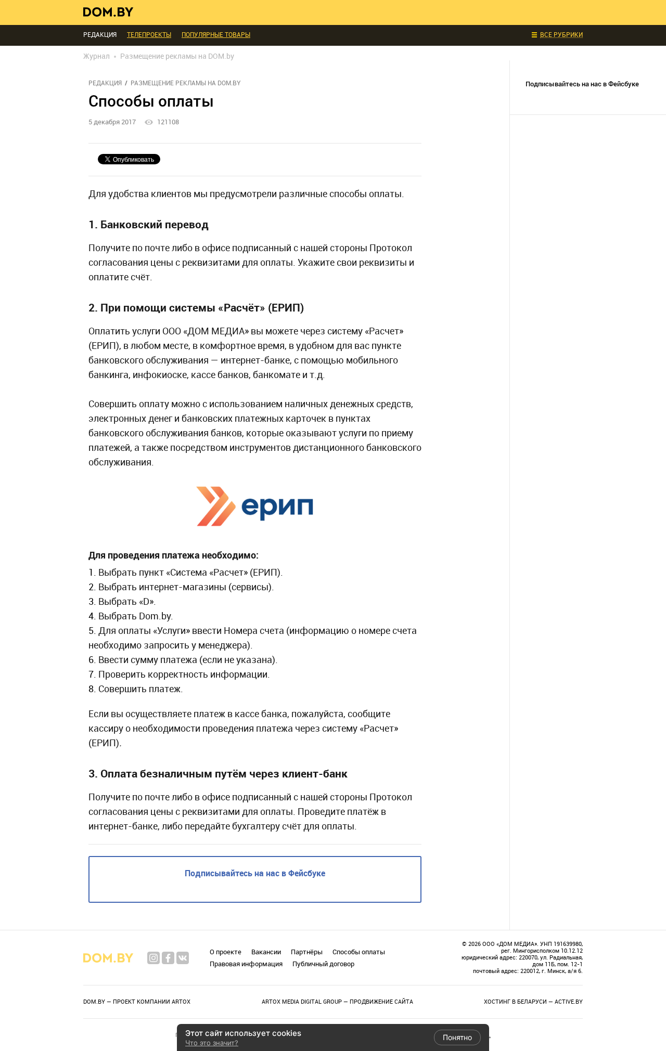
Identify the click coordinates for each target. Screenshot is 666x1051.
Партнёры (307, 952)
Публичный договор (323, 964)
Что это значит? (211, 1043)
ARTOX (181, 1001)
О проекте (225, 952)
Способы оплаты (358, 952)
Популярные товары (216, 34)
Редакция (105, 83)
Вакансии (266, 952)
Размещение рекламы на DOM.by (186, 83)
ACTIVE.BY (569, 1001)
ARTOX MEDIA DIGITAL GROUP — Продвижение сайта (337, 1001)
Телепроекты (149, 34)
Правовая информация (246, 964)
